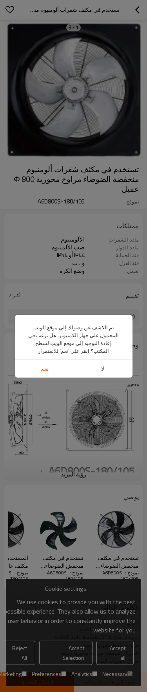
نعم (44, 368)
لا (103, 368)
